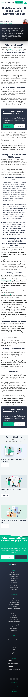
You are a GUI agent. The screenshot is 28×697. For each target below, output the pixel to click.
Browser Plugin (14, 580)
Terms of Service (14, 682)
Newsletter (14, 623)
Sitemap (14, 626)
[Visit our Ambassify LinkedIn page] (17, 679)
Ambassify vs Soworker (14, 604)
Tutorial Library (14, 606)
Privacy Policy (14, 684)
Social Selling (14, 630)
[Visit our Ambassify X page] (14, 679)
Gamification (14, 589)
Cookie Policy (14, 687)
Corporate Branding (14, 617)
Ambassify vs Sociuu (14, 599)
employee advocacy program (8, 294)
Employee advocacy (6, 280)
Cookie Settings (14, 691)
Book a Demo (19, 2)
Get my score (8, 126)
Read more (5, 465)
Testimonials (14, 597)
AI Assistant (14, 582)
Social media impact (14, 628)
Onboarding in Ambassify (14, 600)
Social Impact (14, 613)
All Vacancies (14, 638)
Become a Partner (14, 651)
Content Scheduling (14, 587)
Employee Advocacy (14, 619)
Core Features (14, 572)
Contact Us (14, 647)
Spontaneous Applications (14, 639)
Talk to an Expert (21, 557)
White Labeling (14, 584)
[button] (25, 2)
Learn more (20, 126)
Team (14, 649)
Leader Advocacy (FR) (14, 625)
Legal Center (14, 653)
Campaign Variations (14, 576)
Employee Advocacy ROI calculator (14, 610)
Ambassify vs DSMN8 (14, 602)
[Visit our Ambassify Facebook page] (11, 679)
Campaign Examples (14, 612)
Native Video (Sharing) (14, 574)
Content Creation (14, 585)
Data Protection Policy (14, 686)
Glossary (14, 615)
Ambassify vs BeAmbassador (14, 608)
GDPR (14, 689)
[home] (7, 2)
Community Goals (14, 578)
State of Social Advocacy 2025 (14, 621)
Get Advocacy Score (8, 557)
